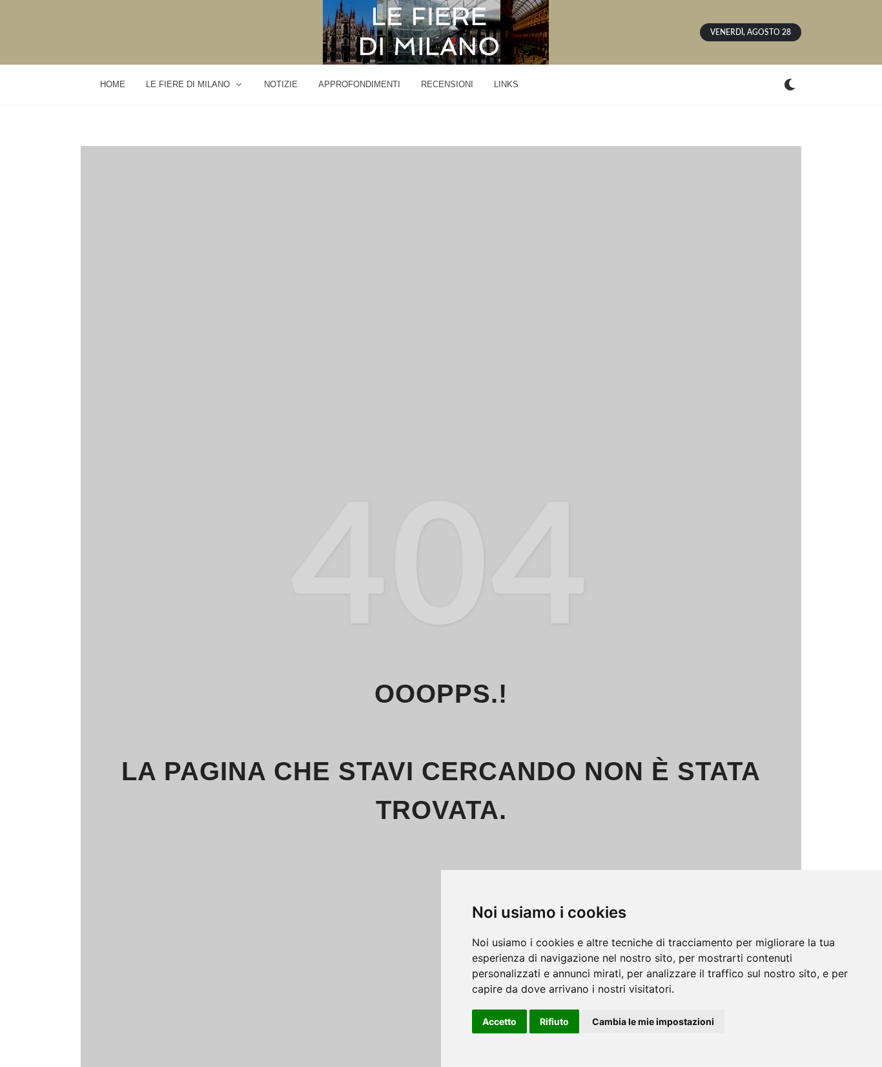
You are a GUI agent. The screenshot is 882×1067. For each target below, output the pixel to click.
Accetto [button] (499, 1021)
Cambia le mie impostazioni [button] (653, 1021)
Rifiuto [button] (554, 1021)
